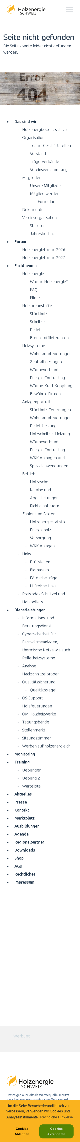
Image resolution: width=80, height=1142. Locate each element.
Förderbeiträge (43, 578)
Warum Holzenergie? (49, 281)
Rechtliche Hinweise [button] (56, 1117)
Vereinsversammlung (49, 169)
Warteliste (31, 786)
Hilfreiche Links (43, 586)
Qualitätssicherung (39, 682)
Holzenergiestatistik (47, 522)
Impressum (24, 882)
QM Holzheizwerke (39, 714)
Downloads (24, 850)
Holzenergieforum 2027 (43, 257)
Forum (20, 241)
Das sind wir (25, 121)
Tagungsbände (35, 722)
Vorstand (38, 153)
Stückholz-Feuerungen (50, 409)
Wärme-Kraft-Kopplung (51, 385)
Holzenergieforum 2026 (43, 249)
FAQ (34, 289)
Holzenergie (33, 273)
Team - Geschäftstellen (50, 145)
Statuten (38, 225)
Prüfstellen (40, 562)
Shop (19, 858)
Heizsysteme (33, 345)
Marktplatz (24, 818)
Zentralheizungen (46, 361)
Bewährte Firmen (45, 393)
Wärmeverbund (44, 369)
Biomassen (39, 570)
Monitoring (24, 754)
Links (26, 554)
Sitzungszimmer (36, 738)
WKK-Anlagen (42, 546)
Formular (46, 201)
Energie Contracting (47, 377)
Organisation (33, 137)
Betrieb (28, 473)
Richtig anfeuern (44, 506)
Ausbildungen (27, 826)
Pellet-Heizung (43, 425)
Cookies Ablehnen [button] (22, 1131)
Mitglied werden (44, 193)
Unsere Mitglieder (46, 185)
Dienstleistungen (30, 610)
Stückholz (38, 313)
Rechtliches (25, 874)
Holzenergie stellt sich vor (45, 129)
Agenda (21, 834)
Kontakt (21, 810)
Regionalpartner (29, 842)
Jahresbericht (42, 233)
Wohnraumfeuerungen (51, 353)
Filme (35, 297)
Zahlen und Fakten (38, 514)
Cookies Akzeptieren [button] (56, 1131)
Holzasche (39, 481)
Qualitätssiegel (43, 690)
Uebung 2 (31, 778)
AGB (18, 866)
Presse (20, 802)
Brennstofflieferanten (49, 337)
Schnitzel (38, 321)
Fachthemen (25, 265)
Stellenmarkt (33, 730)
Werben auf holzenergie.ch (46, 746)
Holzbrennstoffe (37, 305)
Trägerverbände (44, 161)
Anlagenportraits (37, 401)
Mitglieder (31, 177)
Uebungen (31, 770)
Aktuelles (23, 794)
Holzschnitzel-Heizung (50, 433)
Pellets (36, 329)
